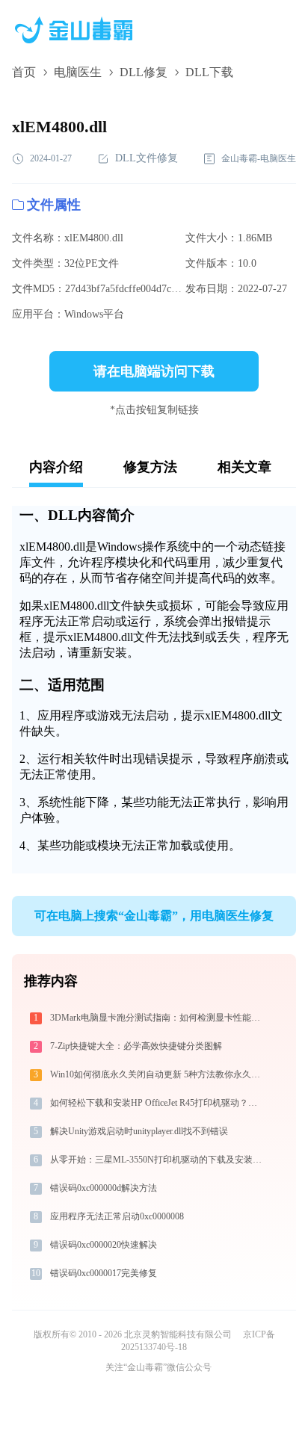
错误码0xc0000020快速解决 (103, 1245)
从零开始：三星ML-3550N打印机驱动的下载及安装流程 (157, 1159)
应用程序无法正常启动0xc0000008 (117, 1216)
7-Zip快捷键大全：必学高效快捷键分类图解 (136, 1046)
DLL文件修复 (146, 158)
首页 (24, 72)
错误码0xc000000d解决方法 (103, 1188)
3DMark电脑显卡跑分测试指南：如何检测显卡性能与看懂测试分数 (157, 1017)
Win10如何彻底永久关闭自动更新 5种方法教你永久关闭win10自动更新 (157, 1074)
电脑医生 (78, 72)
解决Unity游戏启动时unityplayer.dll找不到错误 (139, 1131)
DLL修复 (143, 72)
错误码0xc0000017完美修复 (103, 1273)
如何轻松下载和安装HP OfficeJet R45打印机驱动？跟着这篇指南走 (157, 1103)
